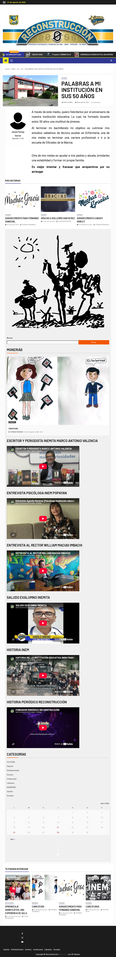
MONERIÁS (12, 422)
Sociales (64, 78)
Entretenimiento (13, 770)
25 (14, 832)
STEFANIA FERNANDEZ (29, 224)
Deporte (10, 766)
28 (58, 832)
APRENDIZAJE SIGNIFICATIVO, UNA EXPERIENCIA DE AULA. (81, 55)
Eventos (10, 775)
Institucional (11, 779)
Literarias (10, 783)
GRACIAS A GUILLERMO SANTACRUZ (58, 218)
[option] (58, 396)
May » (12, 839)
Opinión (10, 791)
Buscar (10, 338)
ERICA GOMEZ (68, 102)
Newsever (64, 954)
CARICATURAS (92, 906)
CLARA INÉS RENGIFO (64, 221)
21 (58, 827)
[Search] (111, 60)
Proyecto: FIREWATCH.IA (40, 55)
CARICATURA (38, 906)
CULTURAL (11, 762)
